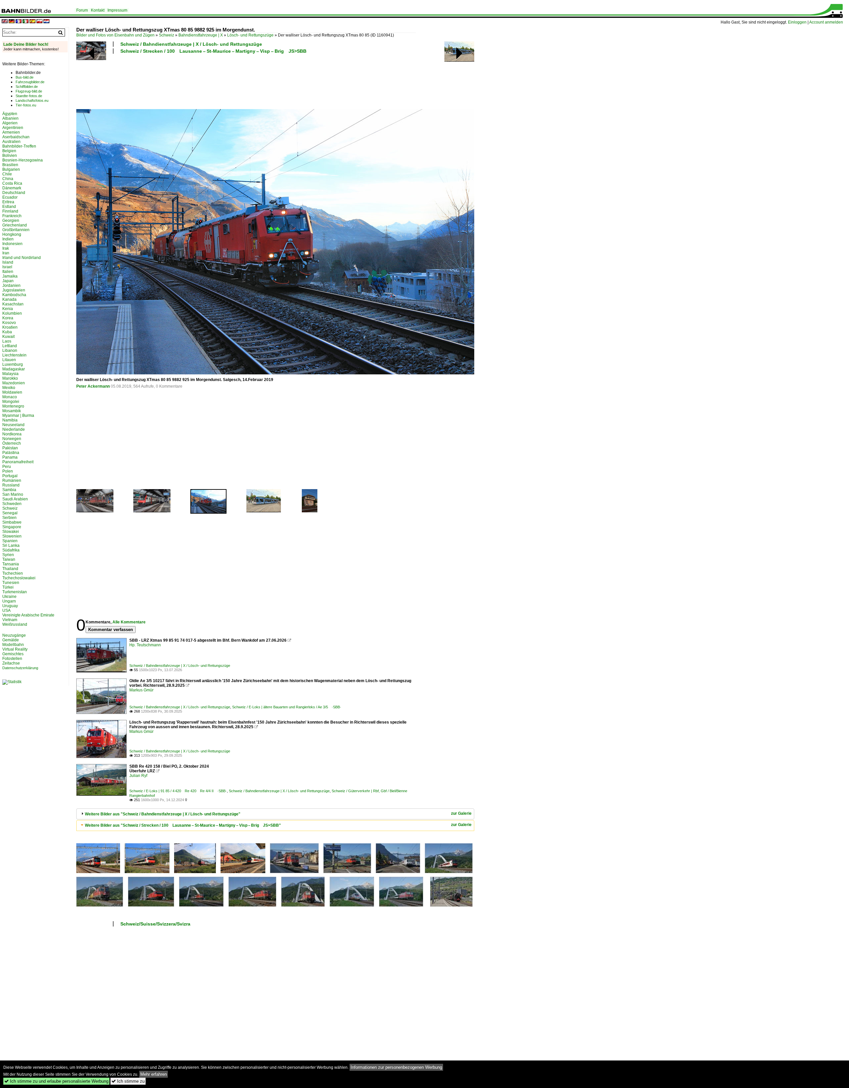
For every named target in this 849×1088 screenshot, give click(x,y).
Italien (7, 271)
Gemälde (10, 640)
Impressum (117, 10)
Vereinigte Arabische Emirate (28, 615)
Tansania (10, 564)
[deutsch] (12, 21)
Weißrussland (14, 624)
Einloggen (797, 22)
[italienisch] (26, 21)
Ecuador (10, 197)
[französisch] (19, 21)
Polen (7, 471)
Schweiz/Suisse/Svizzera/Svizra (155, 924)
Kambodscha (14, 294)
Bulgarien (11, 169)
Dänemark (11, 188)
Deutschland (13, 192)
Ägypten (9, 113)
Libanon (9, 350)
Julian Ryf (138, 775)
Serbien (9, 517)
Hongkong (11, 234)
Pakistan (10, 448)
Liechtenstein (14, 355)
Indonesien (12, 243)
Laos (6, 341)
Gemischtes (13, 654)
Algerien (10, 123)
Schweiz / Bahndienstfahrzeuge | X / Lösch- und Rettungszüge (191, 44)
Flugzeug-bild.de (29, 91)
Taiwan (8, 559)
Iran (5, 253)
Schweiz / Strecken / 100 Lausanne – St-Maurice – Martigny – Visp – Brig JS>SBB (213, 51)
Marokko (10, 378)
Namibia (10, 420)
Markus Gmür (141, 690)
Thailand (10, 568)
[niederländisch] (46, 21)
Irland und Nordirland (21, 257)
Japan (8, 281)
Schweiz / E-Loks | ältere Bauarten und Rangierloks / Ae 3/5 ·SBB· (286, 707)
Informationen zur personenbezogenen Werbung (396, 1067)
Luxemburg (12, 364)
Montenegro (13, 406)
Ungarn (9, 601)
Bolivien (9, 155)
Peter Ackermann (93, 386)
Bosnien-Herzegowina (22, 160)
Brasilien (10, 164)
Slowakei (10, 531)
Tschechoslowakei (18, 578)
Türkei (8, 587)
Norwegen (11, 438)
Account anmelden (826, 22)
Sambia (9, 489)
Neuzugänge (14, 635)
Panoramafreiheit (17, 462)
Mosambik (11, 411)
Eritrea (8, 202)
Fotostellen (12, 658)
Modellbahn (13, 644)
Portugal (10, 476)
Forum (82, 10)
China (7, 178)
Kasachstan (13, 304)
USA (6, 610)
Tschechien (12, 573)
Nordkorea (12, 434)
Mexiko (8, 387)
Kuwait (8, 336)
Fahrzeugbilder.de (30, 82)
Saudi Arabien (15, 499)
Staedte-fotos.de (29, 96)
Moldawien (12, 392)
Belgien (9, 151)
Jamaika (10, 276)
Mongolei (10, 401)
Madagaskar (13, 369)
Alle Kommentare (129, 622)
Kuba (7, 332)
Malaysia (10, 373)
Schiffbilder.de (27, 87)
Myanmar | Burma (18, 415)
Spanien (10, 541)
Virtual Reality (15, 649)
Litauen (9, 359)
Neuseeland (13, 424)
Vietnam (9, 619)
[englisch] (5, 21)
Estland (9, 206)
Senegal (10, 513)
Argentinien (12, 127)
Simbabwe (12, 522)
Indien (8, 239)
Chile (7, 174)
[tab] (275, 813)
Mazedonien (13, 383)
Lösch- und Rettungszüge (250, 35)
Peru (6, 466)
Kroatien (10, 327)
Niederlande (13, 429)
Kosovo (9, 322)
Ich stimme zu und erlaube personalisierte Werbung (56, 1081)
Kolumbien (12, 313)
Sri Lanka (11, 545)
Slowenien (12, 536)
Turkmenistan (14, 592)
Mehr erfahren (153, 1074)
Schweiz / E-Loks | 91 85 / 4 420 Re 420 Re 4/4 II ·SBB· (178, 791)
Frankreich (12, 216)
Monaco (9, 397)
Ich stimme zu (128, 1081)
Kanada (9, 299)
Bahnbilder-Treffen (19, 146)
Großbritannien (16, 229)
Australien (11, 141)
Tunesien (10, 582)
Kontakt (97, 10)
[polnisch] (39, 21)
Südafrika (11, 550)
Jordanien (11, 285)
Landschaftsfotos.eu (32, 100)
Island (7, 262)
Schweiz (166, 35)
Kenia (7, 308)
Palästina (10, 452)
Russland (11, 485)
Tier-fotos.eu (26, 105)
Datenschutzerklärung (20, 668)
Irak (5, 248)
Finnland (10, 211)
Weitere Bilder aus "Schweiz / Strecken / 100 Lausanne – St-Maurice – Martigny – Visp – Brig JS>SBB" (183, 825)
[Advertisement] (246, 81)
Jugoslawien (13, 290)
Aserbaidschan (16, 137)
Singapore (11, 527)
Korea (7, 318)
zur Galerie (461, 813)
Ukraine (9, 596)
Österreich (11, 443)
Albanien (10, 118)
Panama (10, 457)
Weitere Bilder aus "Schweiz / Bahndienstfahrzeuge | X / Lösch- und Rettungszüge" (162, 814)
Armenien (11, 132)
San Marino (12, 494)
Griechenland (14, 225)
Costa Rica (12, 183)
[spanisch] (32, 21)
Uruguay (10, 606)
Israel (7, 267)
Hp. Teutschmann (145, 645)
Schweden (12, 503)
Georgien (10, 220)
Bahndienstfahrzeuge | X (200, 35)
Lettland (9, 346)
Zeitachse (11, 663)
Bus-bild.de (24, 77)
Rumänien (11, 480)
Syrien (8, 554)
